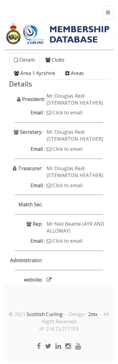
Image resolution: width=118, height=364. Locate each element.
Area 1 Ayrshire (37, 73)
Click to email (66, 112)
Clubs (57, 59)
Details (26, 59)
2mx (93, 314)
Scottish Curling (45, 314)
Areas (77, 73)
